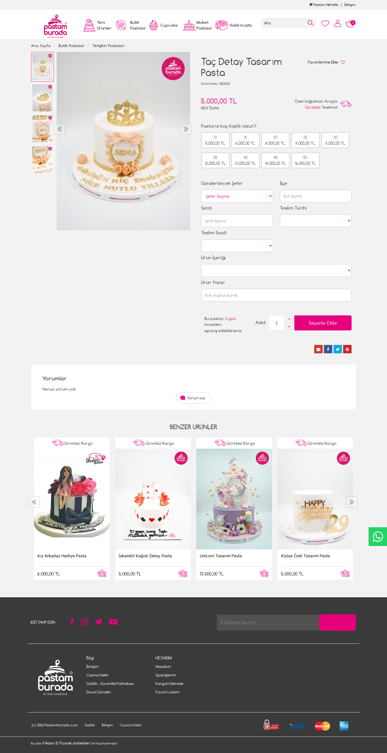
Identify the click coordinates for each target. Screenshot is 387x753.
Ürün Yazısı (213, 282)
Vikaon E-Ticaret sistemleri (66, 743)
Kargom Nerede (170, 683)
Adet (261, 322)
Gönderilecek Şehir (222, 183)
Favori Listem (167, 692)
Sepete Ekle (323, 323)
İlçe (283, 183)
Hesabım (163, 666)
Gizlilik (90, 725)
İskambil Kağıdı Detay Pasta (145, 555)
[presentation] (60, 129)
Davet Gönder (98, 692)
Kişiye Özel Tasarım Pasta (305, 555)
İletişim (350, 5)
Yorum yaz (196, 398)
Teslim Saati (214, 232)
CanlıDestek (378, 536)
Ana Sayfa (41, 45)
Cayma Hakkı (97, 675)
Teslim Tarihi (293, 208)
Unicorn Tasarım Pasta (221, 555)
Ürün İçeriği (213, 257)
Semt (206, 208)
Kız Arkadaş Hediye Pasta (61, 555)
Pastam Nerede (325, 5)
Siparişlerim (166, 675)
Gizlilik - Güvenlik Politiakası (110, 683)
